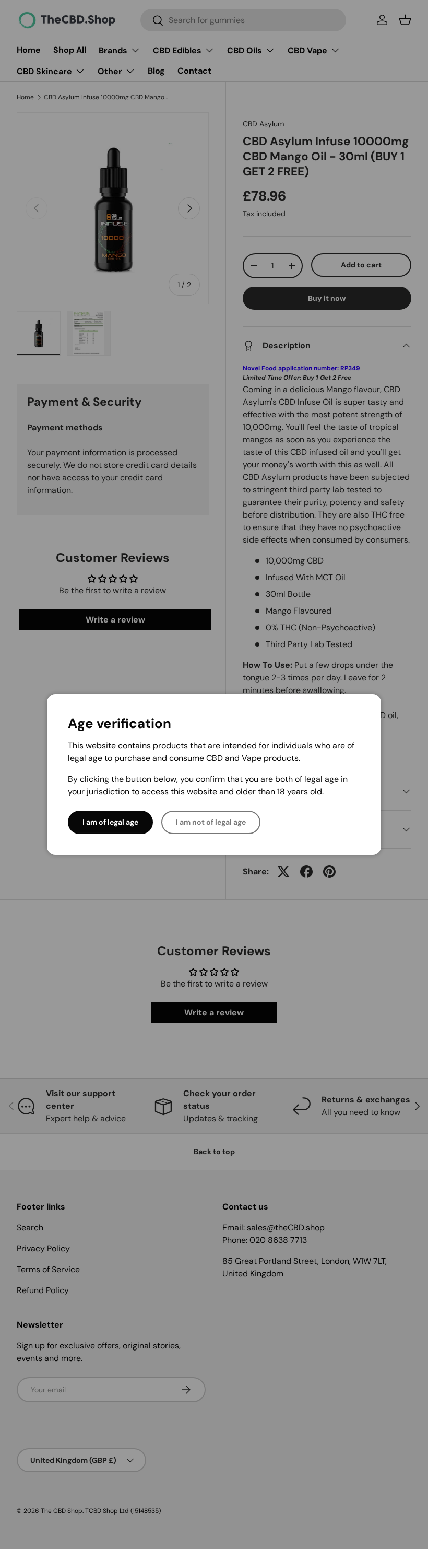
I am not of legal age (211, 822)
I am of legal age (110, 822)
